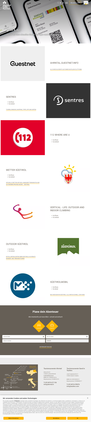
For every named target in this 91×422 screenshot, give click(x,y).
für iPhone (11, 102)
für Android (12, 103)
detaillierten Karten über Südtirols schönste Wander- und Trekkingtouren (21, 257)
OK (77, 418)
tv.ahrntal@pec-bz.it (49, 375)
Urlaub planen (75, 3)
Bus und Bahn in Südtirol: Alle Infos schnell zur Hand (67, 294)
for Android (56, 141)
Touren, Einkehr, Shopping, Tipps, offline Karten (21, 109)
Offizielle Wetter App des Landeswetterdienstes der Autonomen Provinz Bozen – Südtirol (22, 183)
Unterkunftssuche (45, 346)
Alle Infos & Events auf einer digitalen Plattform (66, 69)
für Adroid (55, 289)
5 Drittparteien (17, 400)
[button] (87, 398)
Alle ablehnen (56, 418)
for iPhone (55, 140)
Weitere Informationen (14, 418)
